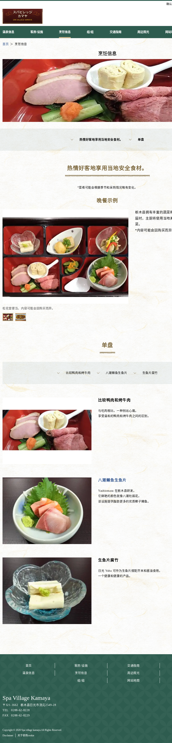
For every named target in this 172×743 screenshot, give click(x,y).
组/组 (81, 680)
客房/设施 (81, 665)
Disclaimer (8, 735)
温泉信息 (28, 673)
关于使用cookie (26, 735)
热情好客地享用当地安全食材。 (101, 139)
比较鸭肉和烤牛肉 (78, 372)
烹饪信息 (81, 673)
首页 (29, 665)
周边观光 (133, 673)
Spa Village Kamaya (26, 698)
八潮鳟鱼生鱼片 (116, 372)
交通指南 (133, 665)
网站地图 (133, 680)
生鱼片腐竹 (150, 372)
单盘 (141, 139)
